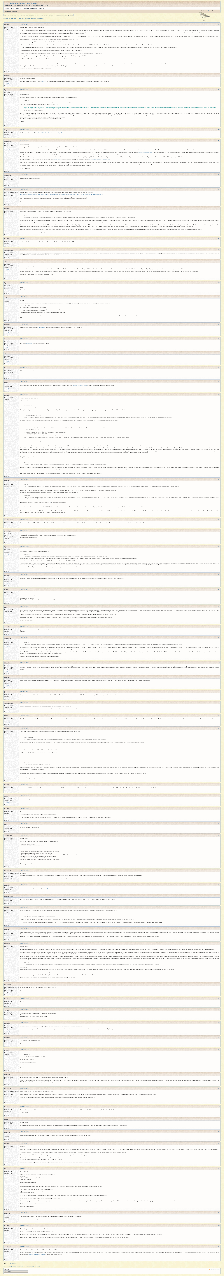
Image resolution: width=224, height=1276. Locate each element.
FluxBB (214, 1272)
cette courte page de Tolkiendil (146, 152)
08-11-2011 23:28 (24, 626)
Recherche (18, 8)
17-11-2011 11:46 (24, 884)
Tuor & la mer (29, 343)
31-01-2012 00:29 (24, 1010)
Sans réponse (216, 11)
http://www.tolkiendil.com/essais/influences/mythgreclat (49, 133)
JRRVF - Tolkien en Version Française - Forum (21, 3)
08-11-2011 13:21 (24, 394)
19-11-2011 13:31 (24, 896)
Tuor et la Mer (42, 327)
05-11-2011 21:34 (24, 24)
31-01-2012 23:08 (24, 1088)
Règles (12, 8)
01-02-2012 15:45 (24, 1106)
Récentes (210, 11)
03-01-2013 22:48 (24, 1168)
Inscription (26, 8)
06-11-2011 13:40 (24, 141)
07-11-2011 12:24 (24, 353)
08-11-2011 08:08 (24, 480)
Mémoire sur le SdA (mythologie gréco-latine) (31, 18)
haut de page (13, 1263)
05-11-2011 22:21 (24, 75)
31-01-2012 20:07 (24, 1037)
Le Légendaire (13, 18)
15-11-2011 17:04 (24, 795)
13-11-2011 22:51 (24, 784)
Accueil (7, 8)
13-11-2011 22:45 (24, 728)
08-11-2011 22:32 (24, 607)
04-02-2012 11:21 (24, 1119)
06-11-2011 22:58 (24, 238)
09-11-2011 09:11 (24, 691)
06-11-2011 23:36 (24, 261)
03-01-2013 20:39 (24, 1143)
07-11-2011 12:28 (24, 367)
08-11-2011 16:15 (24, 530)
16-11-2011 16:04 (24, 835)
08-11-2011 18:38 (24, 546)
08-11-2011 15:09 (24, 519)
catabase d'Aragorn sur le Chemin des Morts (99, 159)
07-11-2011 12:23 (24, 338)
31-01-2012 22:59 (24, 1074)
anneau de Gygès (56, 159)
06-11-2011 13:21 (24, 89)
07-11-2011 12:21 (24, 324)
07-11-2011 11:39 (24, 297)
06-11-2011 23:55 (24, 282)
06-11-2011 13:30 (24, 129)
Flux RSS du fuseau (215, 1269)
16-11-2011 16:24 (24, 870)
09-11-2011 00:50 (24, 662)
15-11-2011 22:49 (24, 824)
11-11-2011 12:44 (24, 715)
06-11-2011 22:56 (24, 208)
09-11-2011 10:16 (24, 703)
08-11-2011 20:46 (24, 575)
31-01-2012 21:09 (24, 1049)
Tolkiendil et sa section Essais (79, 385)
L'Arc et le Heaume (111, 718)
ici (50, 502)
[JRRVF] (41, 8)
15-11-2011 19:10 (24, 808)
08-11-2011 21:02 (24, 589)
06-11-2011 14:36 (24, 189)
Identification (33, 8)
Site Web (8, 83)
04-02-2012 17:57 (24, 1132)
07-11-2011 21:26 (24, 382)
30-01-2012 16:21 (24, 943)
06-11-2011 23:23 (24, 249)
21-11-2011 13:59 (24, 907)
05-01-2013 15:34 (24, 1246)
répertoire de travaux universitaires (37, 1254)
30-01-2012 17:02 (24, 984)
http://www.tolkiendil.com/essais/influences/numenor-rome (60, 888)
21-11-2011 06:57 (24, 929)
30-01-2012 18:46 (24, 998)
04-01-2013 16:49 (24, 1225)
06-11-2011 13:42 (24, 175)
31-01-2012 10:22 (24, 1022)
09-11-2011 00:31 (24, 638)
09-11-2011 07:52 (24, 677)
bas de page (13, 21)
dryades (44, 81)
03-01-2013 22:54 (24, 1213)
